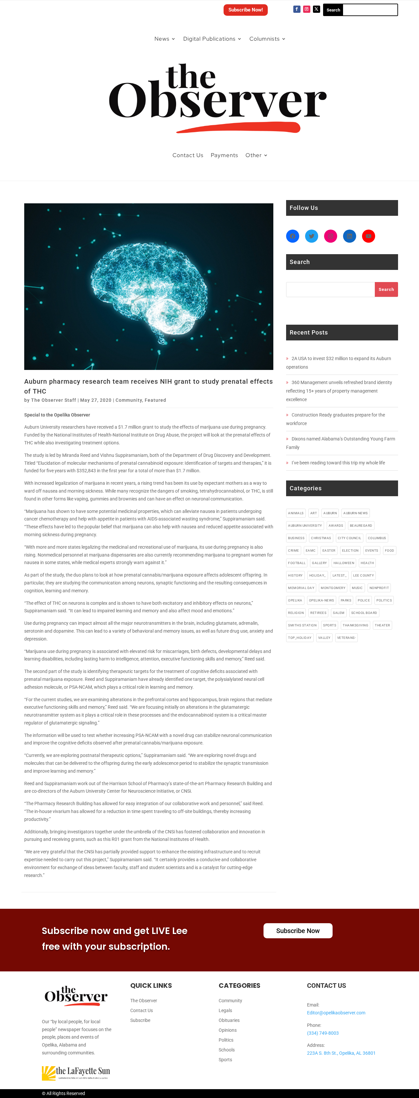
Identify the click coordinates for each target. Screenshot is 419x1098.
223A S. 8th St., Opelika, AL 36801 (341, 1053)
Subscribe (140, 1020)
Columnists (264, 38)
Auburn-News (355, 513)
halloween (344, 563)
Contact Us (188, 155)
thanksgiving (355, 625)
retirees (318, 613)
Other (254, 155)
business (296, 538)
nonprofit (379, 588)
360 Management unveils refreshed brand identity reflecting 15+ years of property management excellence (339, 391)
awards (336, 525)
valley (324, 638)
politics (384, 600)
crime (293, 550)
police (364, 600)
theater (382, 625)
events (371, 550)
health (367, 563)
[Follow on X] (316, 9)
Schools (227, 1049)
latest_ (340, 575)
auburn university (305, 525)
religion (296, 613)
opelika (295, 600)
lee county (363, 575)
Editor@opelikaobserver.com (336, 1012)
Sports (225, 1059)
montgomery (333, 588)
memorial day (301, 588)
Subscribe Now (298, 931)
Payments (224, 155)
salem (339, 613)
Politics (226, 1040)
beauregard (361, 525)
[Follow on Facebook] (297, 9)
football (296, 563)
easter (329, 550)
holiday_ (317, 575)
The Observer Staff (53, 400)
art (313, 513)
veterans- (346, 638)
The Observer (143, 1000)
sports (329, 625)
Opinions (228, 1030)
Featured (155, 400)
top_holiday (300, 638)
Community (129, 400)
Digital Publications (209, 38)
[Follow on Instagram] (306, 9)
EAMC (311, 550)
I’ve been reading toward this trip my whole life (338, 462)
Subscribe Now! (245, 10)
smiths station (302, 625)
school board (364, 613)
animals (296, 513)
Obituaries (229, 1020)
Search (386, 289)
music (357, 588)
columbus (377, 538)
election (350, 550)
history (295, 575)
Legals (225, 1010)
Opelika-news (321, 600)
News (162, 38)
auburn (330, 513)
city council (349, 538)
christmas (321, 538)
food (389, 550)
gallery (319, 563)
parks (346, 600)
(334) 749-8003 (323, 1033)
